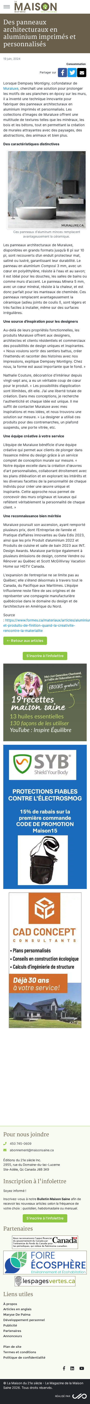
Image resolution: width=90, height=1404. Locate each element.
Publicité (10, 1325)
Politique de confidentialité (24, 1357)
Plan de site (12, 1347)
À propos (10, 1304)
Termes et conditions (19, 1352)
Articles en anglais (17, 1309)
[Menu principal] (6, 6)
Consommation (76, 64)
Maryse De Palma (16, 1314)
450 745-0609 (20, 1143)
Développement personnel (24, 1320)
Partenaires (12, 1331)
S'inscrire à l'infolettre (45, 656)
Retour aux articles (26, 641)
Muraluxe (10, 88)
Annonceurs (12, 1336)
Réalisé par (62, 1396)
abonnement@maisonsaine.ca (32, 1150)
